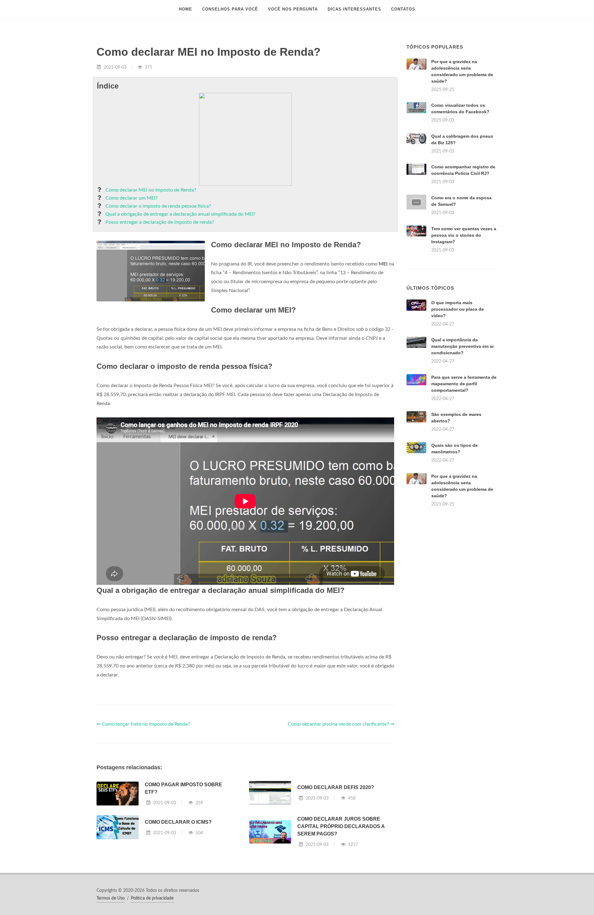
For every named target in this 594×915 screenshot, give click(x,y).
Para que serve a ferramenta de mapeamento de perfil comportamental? (464, 384)
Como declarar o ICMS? (178, 822)
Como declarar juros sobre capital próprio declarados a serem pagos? (341, 826)
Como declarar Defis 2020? (335, 787)
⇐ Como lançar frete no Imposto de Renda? (143, 724)
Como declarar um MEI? (131, 198)
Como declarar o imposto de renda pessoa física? (158, 206)
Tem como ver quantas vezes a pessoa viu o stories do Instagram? (463, 235)
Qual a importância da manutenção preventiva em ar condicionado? (462, 346)
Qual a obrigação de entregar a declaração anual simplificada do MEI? (180, 214)
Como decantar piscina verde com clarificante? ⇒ (341, 724)
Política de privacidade (152, 898)
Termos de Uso (111, 898)
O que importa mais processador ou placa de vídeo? (457, 309)
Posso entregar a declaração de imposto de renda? (159, 222)
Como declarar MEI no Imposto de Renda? (150, 190)
